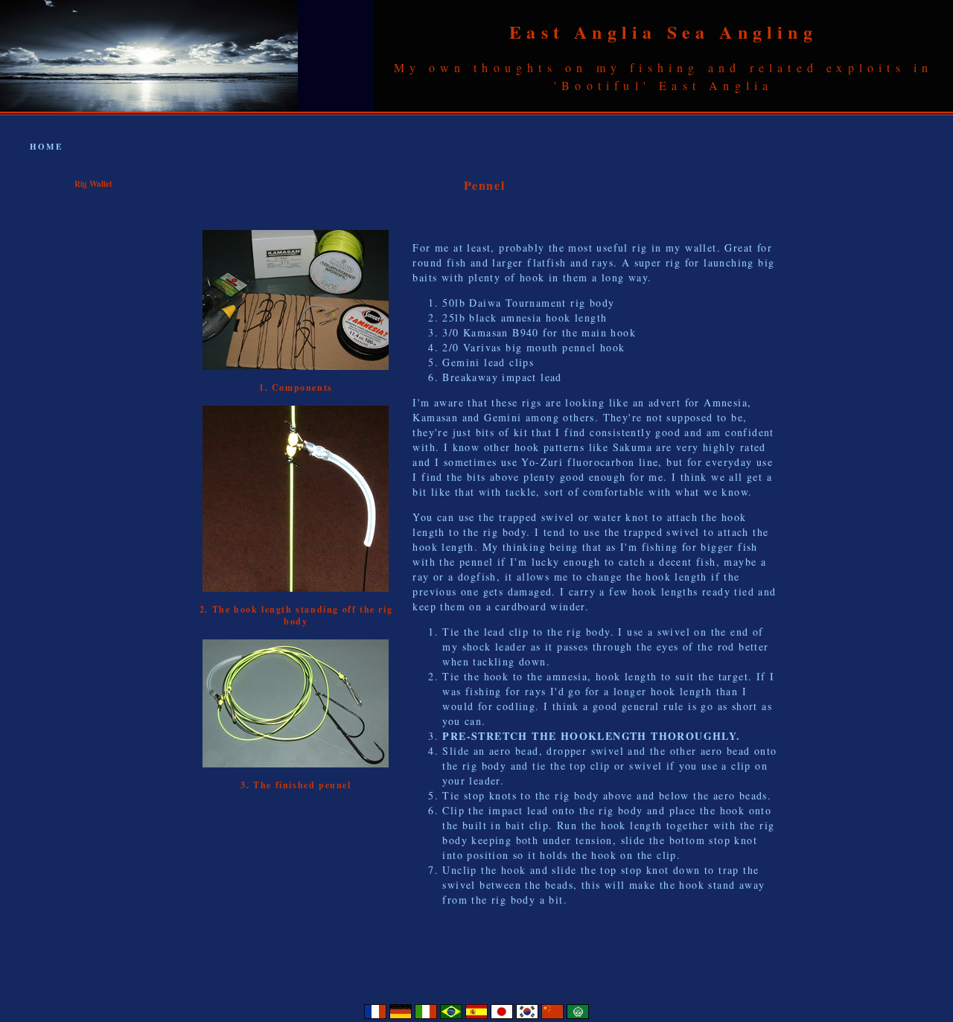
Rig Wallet (93, 184)
